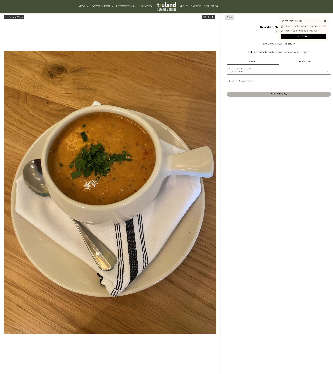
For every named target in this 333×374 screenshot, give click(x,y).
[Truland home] (166, 6)
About (184, 6)
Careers (196, 6)
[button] (84, 6)
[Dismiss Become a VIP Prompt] (325, 21)
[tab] (253, 61)
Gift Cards (211, 6)
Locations (146, 6)
